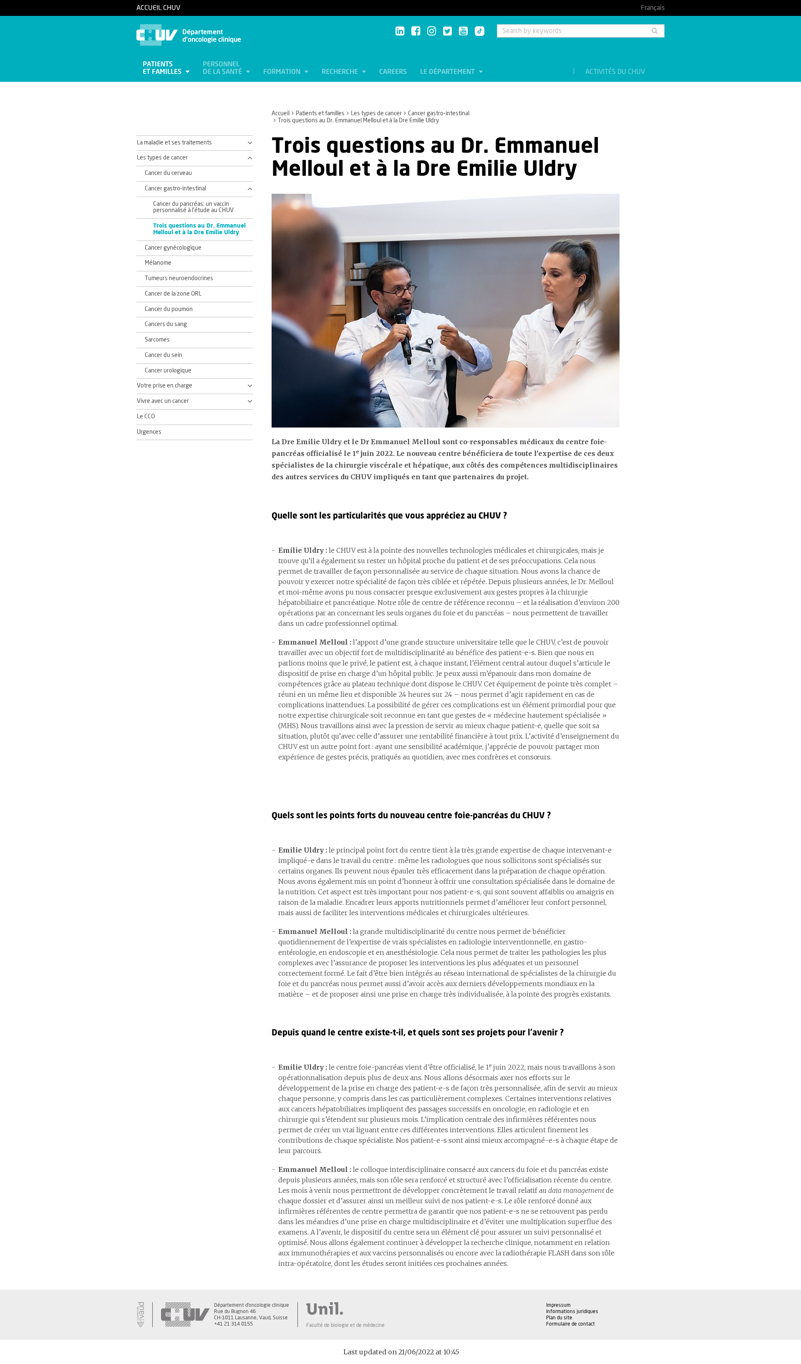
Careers (393, 71)
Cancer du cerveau (168, 173)
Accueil (281, 113)
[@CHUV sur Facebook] (415, 31)
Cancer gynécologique (173, 248)
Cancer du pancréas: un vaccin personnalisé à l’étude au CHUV (193, 207)
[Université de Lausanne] (345, 1308)
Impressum (558, 1305)
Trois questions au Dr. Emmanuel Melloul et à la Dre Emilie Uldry (199, 229)
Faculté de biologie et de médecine (345, 1325)
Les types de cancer (376, 113)
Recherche (341, 71)
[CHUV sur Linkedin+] (399, 31)
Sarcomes (157, 340)
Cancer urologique (168, 371)
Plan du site (559, 1317)
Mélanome (158, 263)
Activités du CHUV (615, 71)
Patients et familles (163, 68)
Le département (448, 71)
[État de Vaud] (140, 1314)
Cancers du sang (166, 324)
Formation (282, 71)
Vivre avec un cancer (163, 401)
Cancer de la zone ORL (173, 294)
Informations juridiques (572, 1311)
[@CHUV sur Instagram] (431, 31)
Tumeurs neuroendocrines (179, 278)
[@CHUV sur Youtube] (463, 31)
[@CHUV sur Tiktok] (477, 31)
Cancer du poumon (169, 309)
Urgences (149, 432)
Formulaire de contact (570, 1323)
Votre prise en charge (164, 386)
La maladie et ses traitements (174, 143)
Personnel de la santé (223, 68)
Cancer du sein (163, 355)
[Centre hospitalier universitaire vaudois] (185, 1314)
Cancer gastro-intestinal (438, 113)
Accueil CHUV (158, 8)
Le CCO (146, 417)
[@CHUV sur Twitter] (447, 31)
